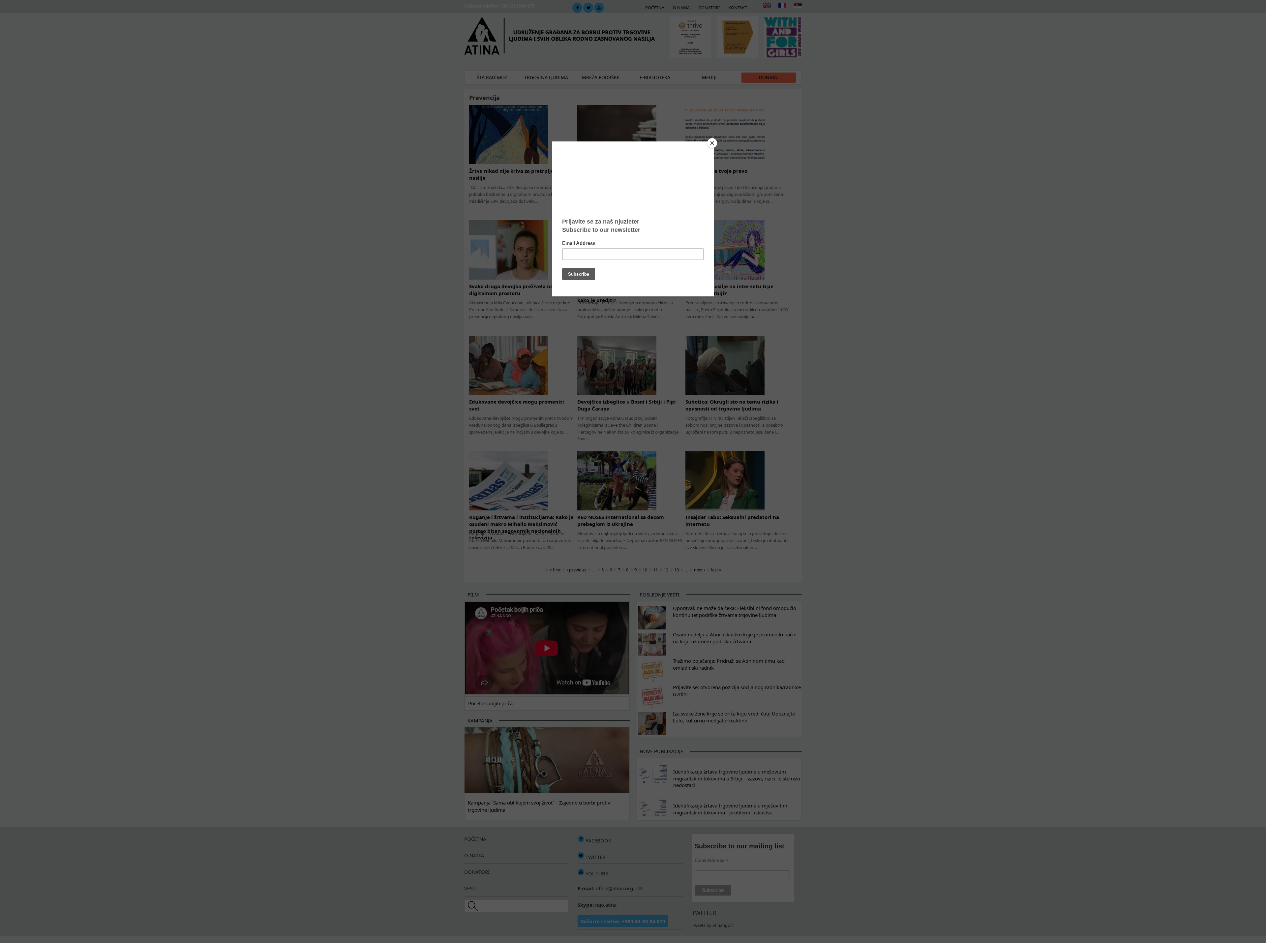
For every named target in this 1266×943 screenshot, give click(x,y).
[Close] (712, 143)
